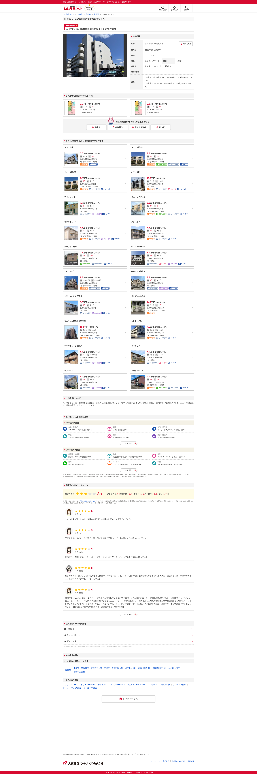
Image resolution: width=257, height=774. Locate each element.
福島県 (80, 14)
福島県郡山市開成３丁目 (155, 43)
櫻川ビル (102, 684)
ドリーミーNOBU (88, 684)
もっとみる (128, 443)
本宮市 (107, 668)
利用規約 (166, 761)
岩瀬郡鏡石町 (117, 668)
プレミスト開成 (179, 684)
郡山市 (88, 14)
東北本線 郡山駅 (153, 83)
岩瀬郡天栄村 (79, 672)
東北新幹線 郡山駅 (153, 77)
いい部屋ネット (68, 14)
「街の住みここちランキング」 (88, 501)
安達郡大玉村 (140, 127)
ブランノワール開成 (117, 684)
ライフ (66, 688)
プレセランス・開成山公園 (159, 684)
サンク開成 (76, 688)
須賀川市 (119, 127)
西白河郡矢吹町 (144, 668)
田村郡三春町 (130, 668)
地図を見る (187, 44)
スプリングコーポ (70, 684)
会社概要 (191, 761)
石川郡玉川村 (174, 668)
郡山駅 (96, 14)
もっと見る (128, 614)
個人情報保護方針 (178, 761)
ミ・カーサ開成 (90, 688)
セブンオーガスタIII (136, 684)
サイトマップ (155, 761)
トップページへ (130, 699)
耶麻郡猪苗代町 (159, 668)
